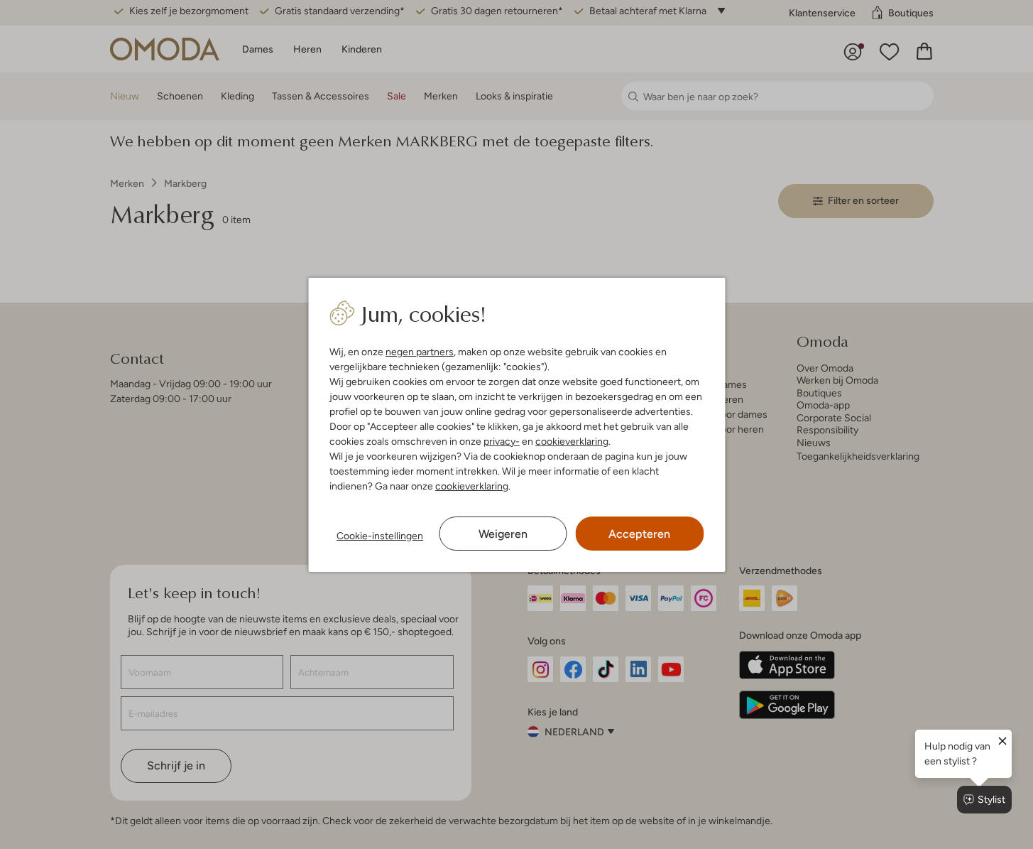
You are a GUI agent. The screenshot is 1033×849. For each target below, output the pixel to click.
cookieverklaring (571, 441)
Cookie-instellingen (380, 535)
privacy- (501, 441)
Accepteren (639, 534)
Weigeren (503, 534)
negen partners (420, 351)
